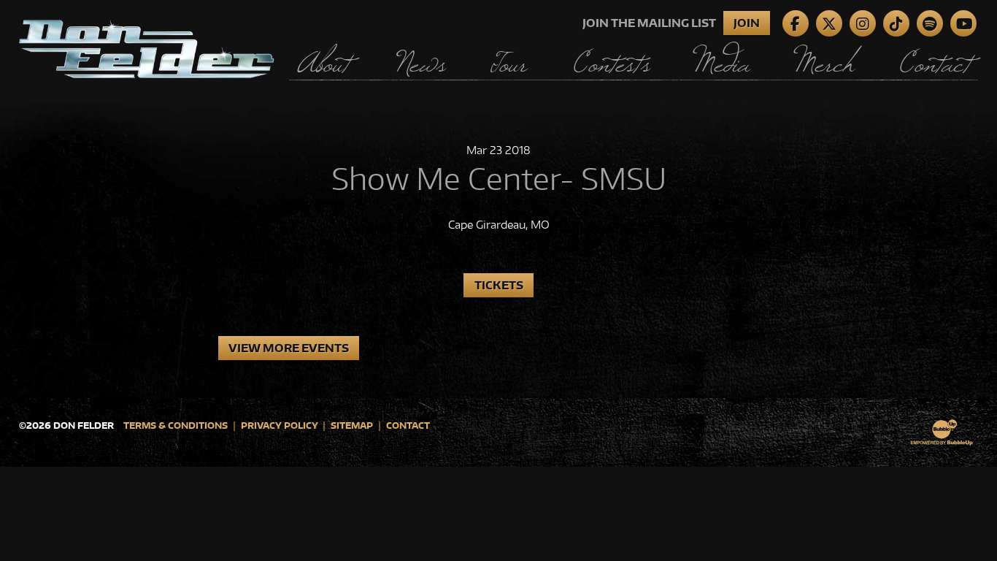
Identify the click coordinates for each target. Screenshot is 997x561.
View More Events (288, 348)
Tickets (498, 285)
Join (747, 23)
